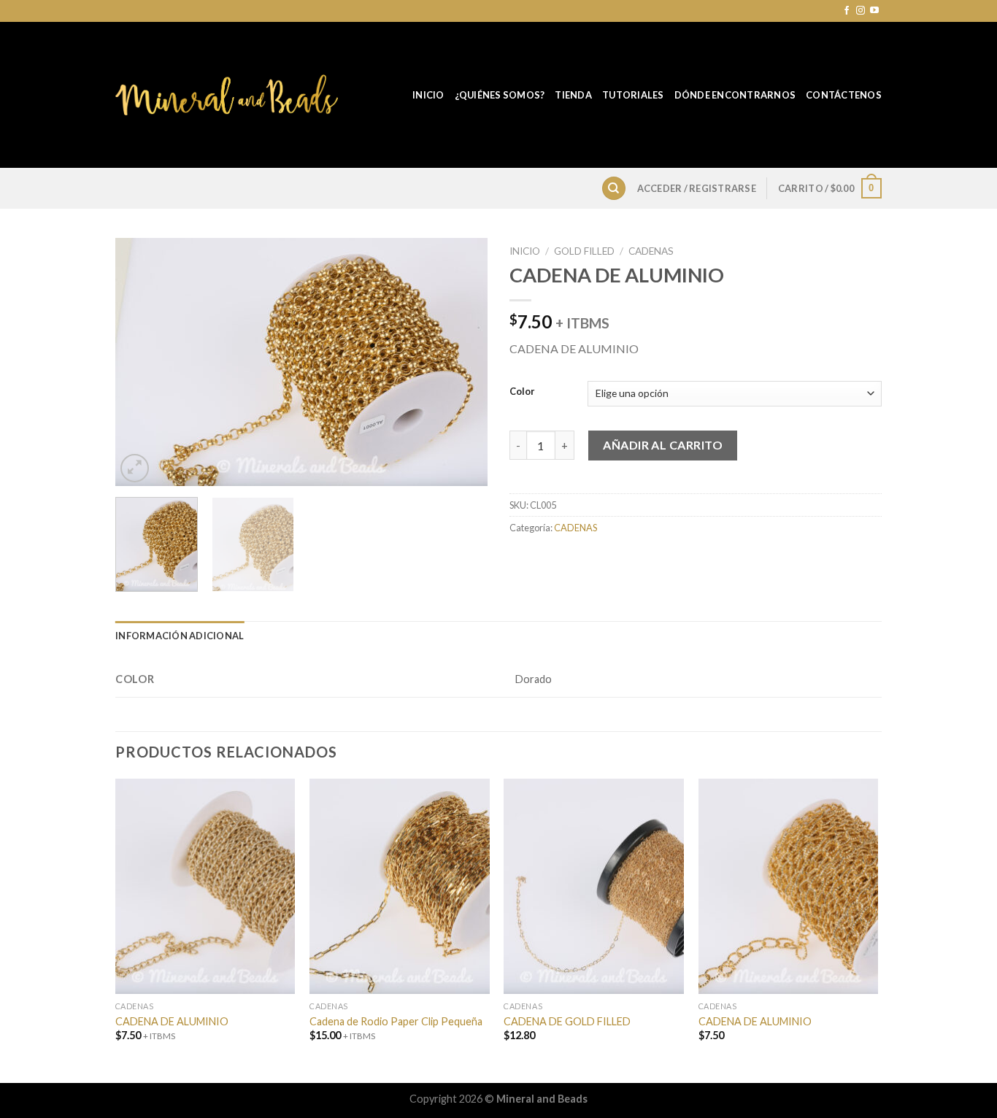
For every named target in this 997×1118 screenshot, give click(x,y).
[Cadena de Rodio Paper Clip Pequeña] (399, 887)
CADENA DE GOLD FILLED (567, 1021)
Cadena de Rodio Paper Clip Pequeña (395, 1021)
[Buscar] (613, 189)
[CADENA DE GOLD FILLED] (594, 887)
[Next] (462, 362)
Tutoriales (633, 95)
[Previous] (141, 362)
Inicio (428, 95)
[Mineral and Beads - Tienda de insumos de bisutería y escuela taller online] (226, 94)
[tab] (179, 635)
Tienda (573, 95)
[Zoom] (134, 468)
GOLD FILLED (584, 251)
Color (522, 392)
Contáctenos (844, 95)
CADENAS (651, 251)
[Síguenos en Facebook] (846, 11)
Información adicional (179, 635)
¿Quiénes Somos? (500, 95)
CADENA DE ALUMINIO (171, 1021)
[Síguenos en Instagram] (860, 11)
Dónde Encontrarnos (735, 95)
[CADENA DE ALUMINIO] (205, 887)
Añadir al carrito (663, 445)
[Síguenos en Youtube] (874, 11)
